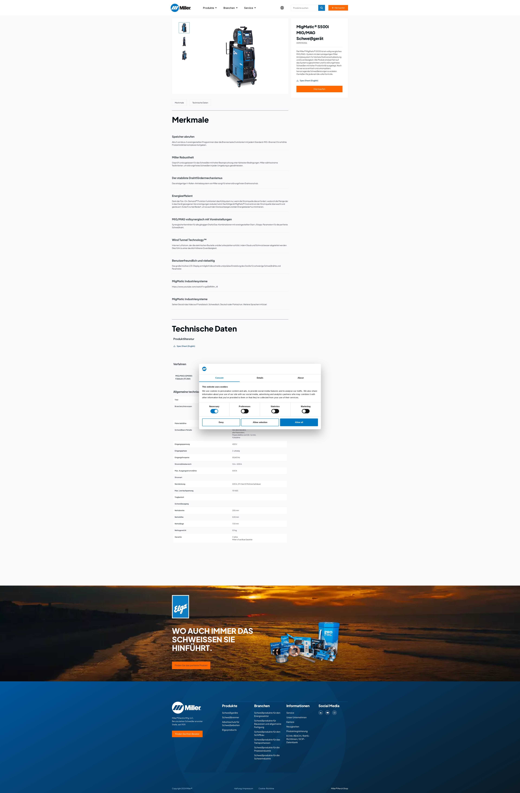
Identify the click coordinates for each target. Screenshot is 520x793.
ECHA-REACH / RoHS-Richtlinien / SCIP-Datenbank (298, 739)
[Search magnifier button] (321, 8)
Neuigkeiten (292, 726)
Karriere (290, 722)
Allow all (299, 422)
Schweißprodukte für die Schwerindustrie (267, 757)
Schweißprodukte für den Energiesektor (267, 714)
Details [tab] (260, 378)
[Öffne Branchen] (236, 8)
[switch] (245, 411)
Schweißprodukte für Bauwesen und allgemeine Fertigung (267, 724)
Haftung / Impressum (243, 788)
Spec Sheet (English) (186, 346)
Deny (221, 422)
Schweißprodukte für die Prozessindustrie (267, 749)
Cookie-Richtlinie (266, 788)
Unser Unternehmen (296, 717)
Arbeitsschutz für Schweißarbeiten (231, 724)
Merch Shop (342, 788)
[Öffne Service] (255, 8)
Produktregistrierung (297, 731)
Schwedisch (214, 304)
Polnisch (236, 304)
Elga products (229, 729)
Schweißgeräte (230, 712)
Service (290, 712)
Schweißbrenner (230, 717)
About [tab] (301, 378)
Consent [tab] (219, 378)
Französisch (202, 304)
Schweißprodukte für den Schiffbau (267, 733)
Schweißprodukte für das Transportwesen (267, 741)
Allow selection (260, 422)
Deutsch (224, 304)
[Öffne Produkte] (216, 8)
